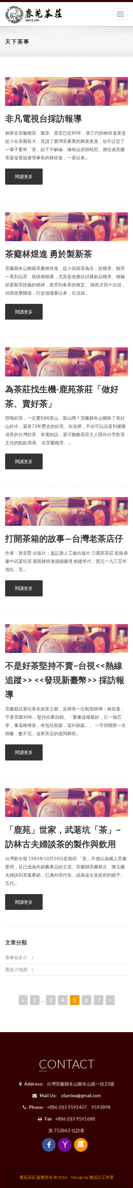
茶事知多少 (16, 957)
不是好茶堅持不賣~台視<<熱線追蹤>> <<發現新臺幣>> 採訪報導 (64, 679)
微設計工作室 (101, 1177)
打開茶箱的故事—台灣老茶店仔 (64, 538)
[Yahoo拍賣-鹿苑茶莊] (65, 1145)
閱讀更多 (24, 176)
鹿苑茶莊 (27, 1177)
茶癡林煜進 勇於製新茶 (48, 253)
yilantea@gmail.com (81, 1095)
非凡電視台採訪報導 (43, 118)
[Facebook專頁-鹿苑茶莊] (49, 1145)
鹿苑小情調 (16, 969)
